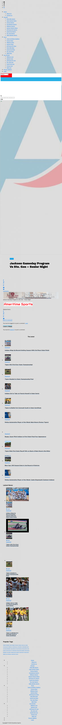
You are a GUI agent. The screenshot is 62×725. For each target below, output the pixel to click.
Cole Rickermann (15, 646)
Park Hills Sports (11, 19)
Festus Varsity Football (20, 650)
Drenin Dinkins (24, 648)
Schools (6, 17)
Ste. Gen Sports (11, 33)
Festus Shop (10, 41)
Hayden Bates (24, 646)
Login (5, 71)
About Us (9, 13)
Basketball (7, 645)
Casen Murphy (21, 652)
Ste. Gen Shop (10, 51)
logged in (12, 330)
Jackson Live (10, 59)
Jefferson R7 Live (11, 60)
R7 (11, 650)
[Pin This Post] (31, 286)
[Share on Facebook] (31, 278)
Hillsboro (19, 645)
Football (4, 645)
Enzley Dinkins (8, 650)
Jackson (26, 645)
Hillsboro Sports (11, 26)
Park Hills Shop (10, 48)
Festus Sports (10, 22)
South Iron (23, 645)
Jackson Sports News (12, 28)
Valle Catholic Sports (12, 35)
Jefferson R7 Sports (12, 30)
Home (5, 12)
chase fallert (13, 654)
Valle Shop (9, 53)
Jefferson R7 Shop (11, 46)
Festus (11, 645)
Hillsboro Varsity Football (15, 652)
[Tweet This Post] (31, 282)
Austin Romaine (13, 648)
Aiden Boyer (20, 646)
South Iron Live (10, 64)
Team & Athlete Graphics (13, 39)
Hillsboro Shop (10, 42)
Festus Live (10, 66)
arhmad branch (5, 646)
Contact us (9, 15)
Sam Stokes (8, 652)
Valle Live (9, 68)
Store (5, 37)
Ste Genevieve (14, 650)
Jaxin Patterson (8, 654)
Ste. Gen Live (10, 62)
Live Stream (7, 55)
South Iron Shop (11, 50)
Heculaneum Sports (12, 24)
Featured (16, 645)
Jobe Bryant (10, 646)
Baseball (13, 645)
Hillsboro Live (10, 57)
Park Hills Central (19, 648)
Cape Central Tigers (11, 21)
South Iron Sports (11, 32)
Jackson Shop (10, 44)
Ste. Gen (17, 654)
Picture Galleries (8, 69)
